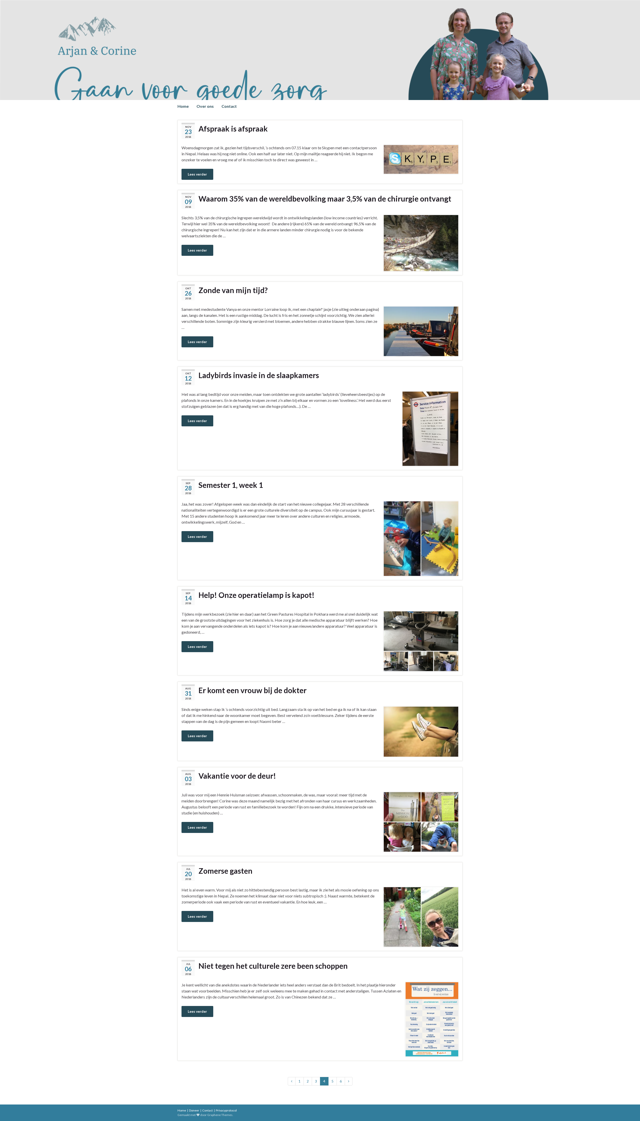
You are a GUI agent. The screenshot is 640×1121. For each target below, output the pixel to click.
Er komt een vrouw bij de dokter (252, 690)
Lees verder (197, 174)
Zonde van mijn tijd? (233, 290)
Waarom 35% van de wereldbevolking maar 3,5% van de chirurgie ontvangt (324, 198)
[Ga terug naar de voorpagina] (320, 50)
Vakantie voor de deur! (237, 775)
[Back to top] (628, 1109)
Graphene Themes (219, 1115)
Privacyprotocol (226, 1110)
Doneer (194, 1110)
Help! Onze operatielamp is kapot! (256, 594)
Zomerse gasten (225, 870)
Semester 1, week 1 (230, 484)
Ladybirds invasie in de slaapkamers (258, 375)
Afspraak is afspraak (233, 128)
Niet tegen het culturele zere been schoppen (273, 965)
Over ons (205, 106)
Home (183, 106)
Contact (229, 106)
